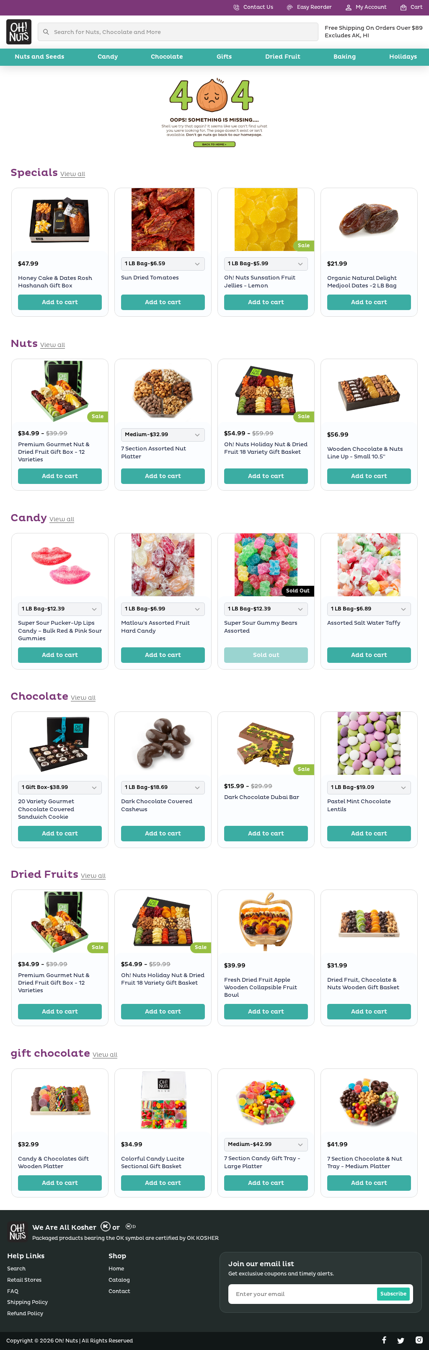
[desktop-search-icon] (48, 32)
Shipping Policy (27, 1302)
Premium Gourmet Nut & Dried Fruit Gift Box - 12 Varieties (54, 452)
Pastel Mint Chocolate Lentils (359, 805)
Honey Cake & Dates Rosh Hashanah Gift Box (55, 282)
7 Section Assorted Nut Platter (153, 453)
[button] (405, 7)
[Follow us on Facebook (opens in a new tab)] (385, 1341)
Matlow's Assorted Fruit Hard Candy (155, 627)
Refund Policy (25, 1314)
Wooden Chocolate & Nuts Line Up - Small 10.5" (365, 453)
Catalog (119, 1280)
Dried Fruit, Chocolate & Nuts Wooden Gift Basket (363, 984)
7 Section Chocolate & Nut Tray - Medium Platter (364, 1163)
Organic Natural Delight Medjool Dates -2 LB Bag (362, 282)
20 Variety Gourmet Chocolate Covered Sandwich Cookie (46, 809)
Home (116, 1269)
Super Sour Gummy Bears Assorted (260, 627)
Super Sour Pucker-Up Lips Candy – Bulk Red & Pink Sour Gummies (60, 630)
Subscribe (393, 1294)
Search (16, 1269)
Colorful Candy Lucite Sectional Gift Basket (152, 1163)
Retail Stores (24, 1280)
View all (72, 174)
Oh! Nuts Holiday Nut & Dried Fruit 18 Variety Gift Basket (266, 448)
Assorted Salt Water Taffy (364, 623)
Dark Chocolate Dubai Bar (261, 797)
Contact (119, 1291)
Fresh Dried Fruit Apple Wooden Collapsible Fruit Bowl (260, 987)
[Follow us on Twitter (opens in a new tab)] (401, 1341)
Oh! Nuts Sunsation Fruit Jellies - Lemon (259, 281)
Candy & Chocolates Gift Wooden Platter (53, 1163)
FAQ (12, 1291)
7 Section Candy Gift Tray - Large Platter (262, 1162)
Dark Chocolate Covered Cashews (156, 805)
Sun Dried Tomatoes (150, 277)
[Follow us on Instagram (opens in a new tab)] (419, 1341)
